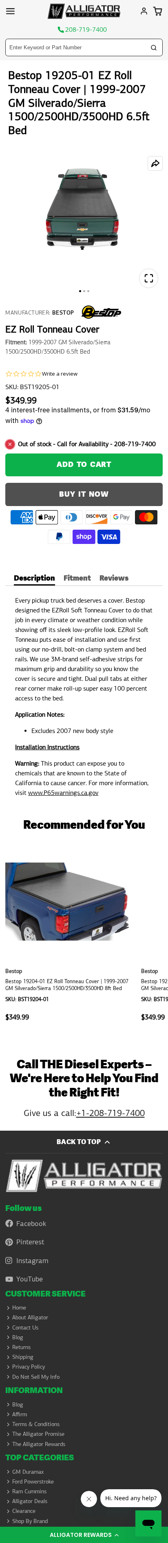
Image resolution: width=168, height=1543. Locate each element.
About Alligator (30, 1317)
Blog (17, 1337)
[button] (84, 1535)
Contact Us (25, 1327)
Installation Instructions (47, 747)
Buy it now (84, 494)
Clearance (23, 1510)
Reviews (113, 579)
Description (34, 579)
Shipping (22, 1356)
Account (144, 11)
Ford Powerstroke (33, 1481)
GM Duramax (28, 1471)
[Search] (153, 47)
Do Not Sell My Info (36, 1376)
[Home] (84, 11)
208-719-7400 (86, 29)
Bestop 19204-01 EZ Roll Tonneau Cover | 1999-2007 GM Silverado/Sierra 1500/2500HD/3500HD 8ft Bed (70, 936)
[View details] (84, 1176)
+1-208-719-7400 (110, 1112)
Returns (21, 1347)
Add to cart (84, 465)
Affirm (19, 1414)
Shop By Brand (30, 1521)
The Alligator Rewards (38, 1444)
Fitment (77, 579)
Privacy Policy (28, 1366)
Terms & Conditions (36, 1424)
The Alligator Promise (38, 1433)
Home (19, 1307)
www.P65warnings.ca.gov (63, 793)
